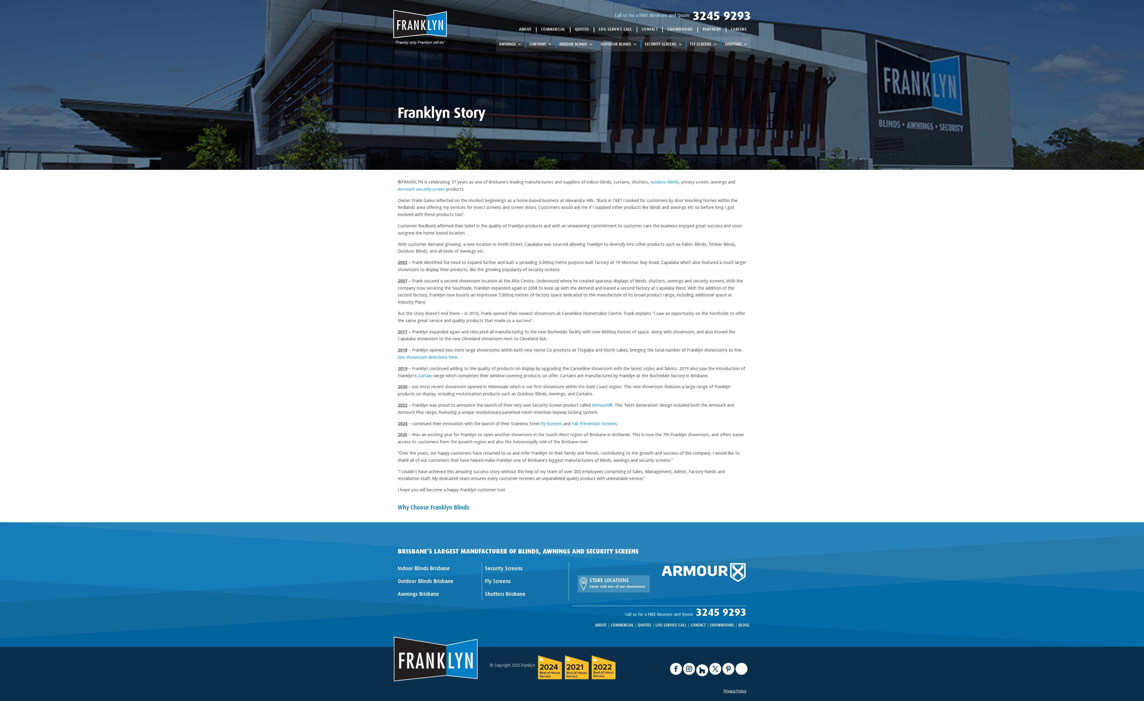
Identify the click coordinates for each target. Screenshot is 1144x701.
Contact (650, 29)
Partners (711, 29)
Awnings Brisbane (418, 594)
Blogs (744, 625)
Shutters (733, 44)
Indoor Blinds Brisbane (424, 568)
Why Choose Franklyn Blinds (433, 507)
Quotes (582, 29)
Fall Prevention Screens (594, 423)
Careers (739, 29)
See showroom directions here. (428, 357)
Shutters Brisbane (505, 594)
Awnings (507, 44)
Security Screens (661, 44)
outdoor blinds (664, 182)
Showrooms (680, 29)
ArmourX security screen (421, 189)
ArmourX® (602, 405)
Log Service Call (615, 29)
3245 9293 (722, 16)
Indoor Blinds (573, 44)
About (525, 29)
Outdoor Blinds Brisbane (425, 581)
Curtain (425, 375)
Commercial (553, 29)
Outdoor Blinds (616, 44)
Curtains (537, 44)
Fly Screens (700, 44)
